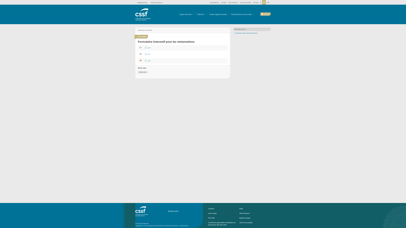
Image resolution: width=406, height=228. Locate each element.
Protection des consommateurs (246, 33)
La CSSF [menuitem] (223, 2)
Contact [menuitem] (255, 2)
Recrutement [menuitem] (233, 2)
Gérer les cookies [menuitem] (245, 223)
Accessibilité (214, 2)
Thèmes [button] (200, 14)
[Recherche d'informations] (255, 14)
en (268, 2)
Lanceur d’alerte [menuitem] (245, 2)
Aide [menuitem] (241, 209)
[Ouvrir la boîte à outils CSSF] (258, 14)
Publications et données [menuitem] (241, 14)
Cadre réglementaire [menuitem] (218, 14)
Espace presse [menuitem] (244, 218)
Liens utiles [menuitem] (212, 213)
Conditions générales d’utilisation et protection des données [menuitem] (222, 224)
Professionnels (142, 2)
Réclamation (143, 72)
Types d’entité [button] (185, 14)
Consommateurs (156, 2)
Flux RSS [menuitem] (211, 218)
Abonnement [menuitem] (244, 213)
